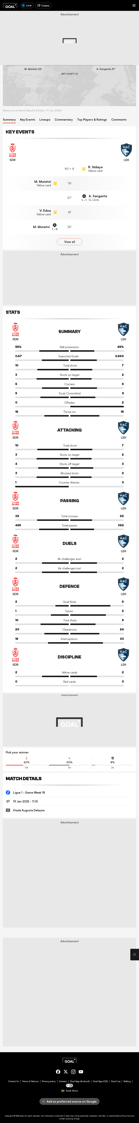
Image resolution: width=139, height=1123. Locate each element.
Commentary (64, 119)
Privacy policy (49, 1081)
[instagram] (73, 1072)
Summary (9, 119)
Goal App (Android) (80, 1081)
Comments (119, 119)
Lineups (44, 119)
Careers (63, 1081)
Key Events (27, 119)
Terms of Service (30, 1081)
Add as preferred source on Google (72, 1101)
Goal (22, 1116)
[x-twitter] (66, 1072)
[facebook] (58, 1072)
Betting (127, 1081)
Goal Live (115, 1081)
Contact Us (13, 1081)
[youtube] (81, 1072)
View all (69, 242)
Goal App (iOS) (100, 1081)
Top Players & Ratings (92, 119)
